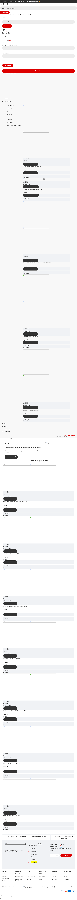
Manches (30, 90)
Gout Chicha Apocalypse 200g (11, 554)
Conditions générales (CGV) (48, 887)
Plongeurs (63, 89)
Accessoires (10, 122)
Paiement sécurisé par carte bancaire (15, 836)
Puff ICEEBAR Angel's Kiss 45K (11, 763)
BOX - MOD (9, 109)
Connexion (8, 44)
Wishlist (8, 40)
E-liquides (9, 119)
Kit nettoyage (53, 90)
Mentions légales (59, 887)
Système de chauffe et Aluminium (42, 85)
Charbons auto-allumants (22, 88)
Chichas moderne (11, 81)
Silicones (30, 85)
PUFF (8, 117)
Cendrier (63, 84)
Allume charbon (54, 81)
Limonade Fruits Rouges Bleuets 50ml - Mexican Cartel (37, 263)
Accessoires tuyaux (31, 81)
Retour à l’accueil (11, 457)
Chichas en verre (11, 88)
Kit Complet (10, 114)
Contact (73, 889)
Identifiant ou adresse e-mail (9, 45)
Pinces (51, 93)
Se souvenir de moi (9, 61)
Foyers (40, 81)
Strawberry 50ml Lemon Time (30, 336)
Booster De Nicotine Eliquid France (32, 189)
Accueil (3, 439)
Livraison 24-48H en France (39, 836)
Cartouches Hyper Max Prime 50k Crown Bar (15, 501)
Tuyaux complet (32, 88)
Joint (51, 88)
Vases (51, 96)
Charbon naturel (22, 85)
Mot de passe (5, 53)
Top (1, 895)
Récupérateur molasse (64, 92)
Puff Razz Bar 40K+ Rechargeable (12, 658)
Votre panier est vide (7, 36)
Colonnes (63, 86)
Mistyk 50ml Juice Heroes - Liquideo (32, 166)
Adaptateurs (64, 81)
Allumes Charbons (20, 81)
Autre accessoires (53, 84)
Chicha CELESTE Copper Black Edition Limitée (15, 606)
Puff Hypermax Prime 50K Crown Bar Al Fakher (15, 711)
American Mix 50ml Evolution (30, 410)
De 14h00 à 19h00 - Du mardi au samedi (66, 436)
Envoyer (66, 855)
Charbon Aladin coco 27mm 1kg (11, 815)
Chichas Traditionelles (10, 84)
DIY (7, 111)
